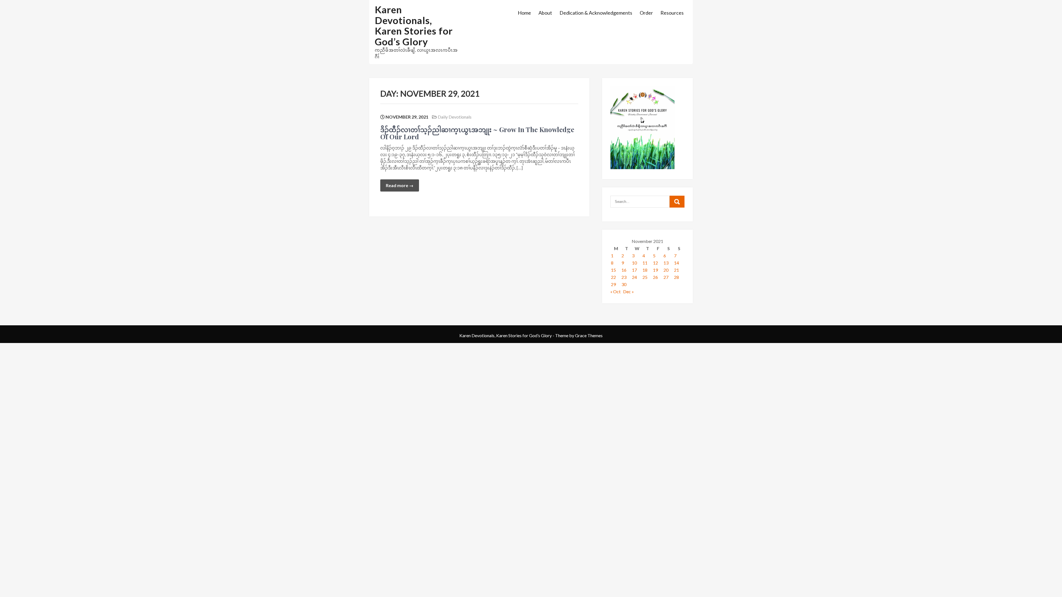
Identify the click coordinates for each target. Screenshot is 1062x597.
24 (634, 277)
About (545, 13)
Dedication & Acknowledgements (595, 13)
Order (646, 13)
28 (676, 277)
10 (634, 262)
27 (665, 277)
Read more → (399, 185)
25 (644, 277)
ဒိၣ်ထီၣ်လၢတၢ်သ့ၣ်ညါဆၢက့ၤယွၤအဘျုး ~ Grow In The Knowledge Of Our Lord (477, 133)
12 (655, 262)
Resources (672, 13)
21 (676, 270)
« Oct (615, 291)
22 (613, 277)
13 (665, 262)
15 (613, 270)
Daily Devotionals (455, 116)
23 (623, 277)
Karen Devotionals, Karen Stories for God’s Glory (414, 25)
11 (644, 262)
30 (623, 284)
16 (623, 270)
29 (613, 284)
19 (655, 270)
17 (634, 270)
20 (665, 270)
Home (524, 13)
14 (676, 262)
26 (655, 277)
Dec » (628, 291)
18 (644, 270)
